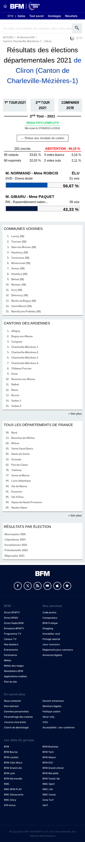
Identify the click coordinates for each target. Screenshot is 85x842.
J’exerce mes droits (15, 722)
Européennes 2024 (16, 544)
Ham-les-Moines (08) (23, 247)
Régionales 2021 (15, 555)
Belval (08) (17, 279)
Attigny (15, 331)
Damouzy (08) (19, 295)
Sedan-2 (16, 406)
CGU (45, 722)
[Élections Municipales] (23, 6)
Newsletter (47, 586)
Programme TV (12, 633)
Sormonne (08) (20, 257)
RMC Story (10, 799)
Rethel (15, 384)
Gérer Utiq (48, 716)
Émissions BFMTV (14, 628)
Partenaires (10, 655)
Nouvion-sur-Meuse (23, 379)
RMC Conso (49, 794)
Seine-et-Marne (20, 475)
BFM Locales (11, 757)
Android (67, 586)
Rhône (15, 443)
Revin (14, 390)
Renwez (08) (18, 284)
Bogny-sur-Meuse (22, 336)
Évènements (11, 649)
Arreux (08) (18, 268)
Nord (14, 432)
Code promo (49, 612)
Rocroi (15, 395)
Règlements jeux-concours (57, 649)
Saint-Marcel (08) (21, 306)
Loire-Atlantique (21, 480)
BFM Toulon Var (51, 778)
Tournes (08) (18, 241)
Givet (14, 373)
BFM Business (50, 746)
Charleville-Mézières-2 (24, 352)
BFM (10, 16)
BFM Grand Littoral (53, 767)
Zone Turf (47, 799)
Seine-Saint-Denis (22, 448)
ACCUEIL (8, 37)
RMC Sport (48, 783)
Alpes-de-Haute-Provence (26, 502)
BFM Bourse (11, 751)
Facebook (18, 586)
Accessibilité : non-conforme (58, 727)
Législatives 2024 (15, 539)
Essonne (16, 491)
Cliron (48, 41)
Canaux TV (10, 639)
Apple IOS (57, 586)
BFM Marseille (50, 773)
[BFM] (5, 6)
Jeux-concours (51, 644)
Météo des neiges (14, 665)
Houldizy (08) (19, 274)
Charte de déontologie (16, 727)
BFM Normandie (13, 778)
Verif (45, 805)
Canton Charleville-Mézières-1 (22, 41)
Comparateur (50, 617)
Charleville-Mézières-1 (24, 347)
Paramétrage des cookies (18, 716)
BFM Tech (48, 751)
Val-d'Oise (17, 496)
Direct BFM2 (11, 617)
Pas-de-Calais (19, 464)
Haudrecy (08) (19, 252)
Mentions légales (51, 706)
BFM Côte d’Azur (13, 762)
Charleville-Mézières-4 (24, 363)
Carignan (16, 341)
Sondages (54, 16)
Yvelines (16, 470)
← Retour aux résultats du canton (42, 138)
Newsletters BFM (13, 671)
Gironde (16, 459)
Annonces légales (52, 655)
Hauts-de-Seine (20, 453)
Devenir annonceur (53, 700)
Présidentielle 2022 (16, 550)
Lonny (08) (17, 236)
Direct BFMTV (12, 612)
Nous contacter (12, 700)
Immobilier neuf (51, 633)
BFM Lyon (9, 773)
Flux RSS (38, 586)
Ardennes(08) (26, 37)
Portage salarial (51, 639)
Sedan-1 (16, 400)
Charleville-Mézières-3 (24, 357)
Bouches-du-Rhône (23, 437)
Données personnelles (16, 711)
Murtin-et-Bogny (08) (23, 300)
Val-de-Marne (19, 486)
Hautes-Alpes (19, 507)
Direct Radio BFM (14, 623)
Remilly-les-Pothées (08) (26, 311)
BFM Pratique (50, 623)
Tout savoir (36, 16)
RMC (6, 783)
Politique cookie (51, 711)
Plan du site (10, 681)
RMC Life (47, 789)
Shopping (47, 628)
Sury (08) (16, 289)
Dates (21, 16)
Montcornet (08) (20, 263)
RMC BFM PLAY (13, 789)
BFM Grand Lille (13, 767)
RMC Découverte (13, 794)
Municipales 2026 (15, 534)
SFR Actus (9, 805)
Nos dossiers (11, 644)
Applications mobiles (15, 676)
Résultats (71, 16)
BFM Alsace (49, 757)
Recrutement (11, 706)
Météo (7, 660)
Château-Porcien (21, 368)
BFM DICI (47, 762)
